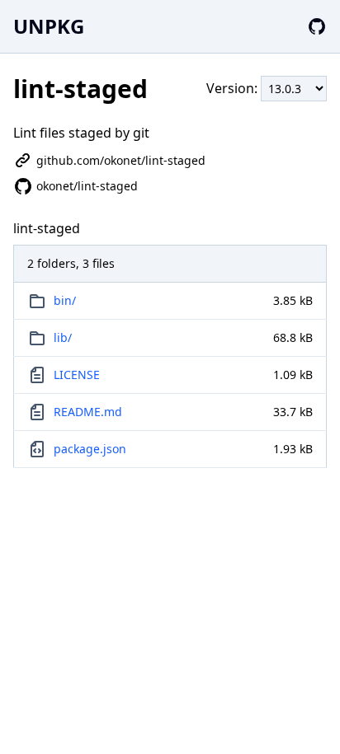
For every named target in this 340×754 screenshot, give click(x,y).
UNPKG (48, 26)
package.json (90, 449)
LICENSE (77, 374)
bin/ (65, 300)
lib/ (63, 337)
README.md (88, 411)
